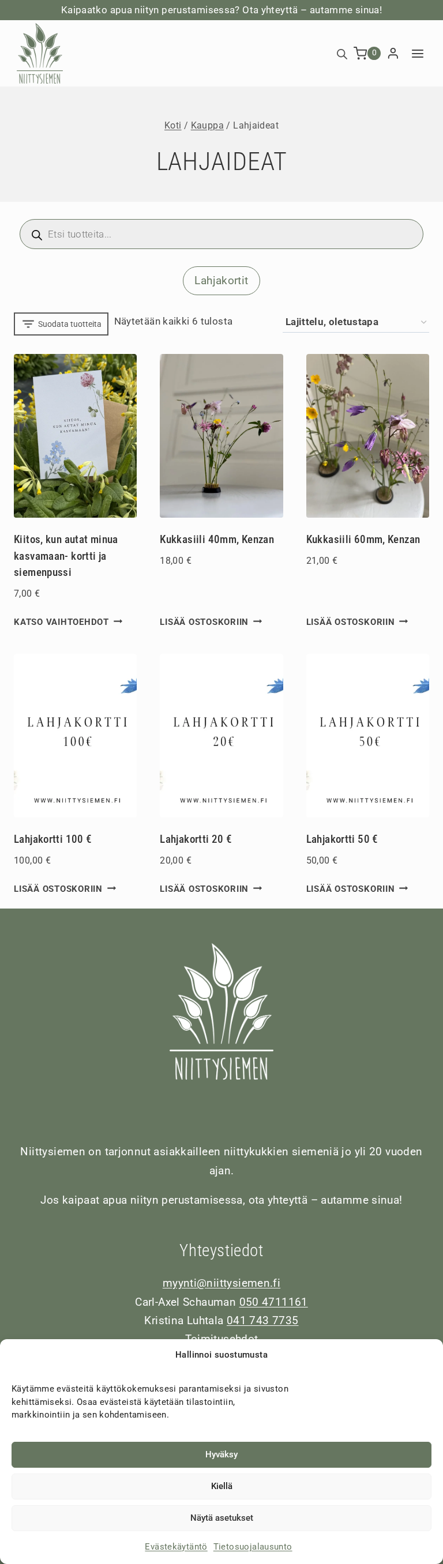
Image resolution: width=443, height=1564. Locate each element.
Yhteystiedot (221, 1250)
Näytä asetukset (221, 1518)
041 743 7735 (263, 1320)
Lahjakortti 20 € (196, 839)
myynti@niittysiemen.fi (221, 1283)
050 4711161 (273, 1302)
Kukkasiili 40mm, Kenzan (217, 539)
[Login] (393, 53)
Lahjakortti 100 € (53, 839)
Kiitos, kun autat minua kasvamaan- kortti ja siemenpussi (66, 556)
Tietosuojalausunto (252, 1547)
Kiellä (221, 1486)
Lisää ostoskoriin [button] (204, 622)
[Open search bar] (342, 53)
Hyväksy (221, 1454)
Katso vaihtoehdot (61, 622)
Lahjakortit (221, 280)
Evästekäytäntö (176, 1547)
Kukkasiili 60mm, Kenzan (363, 539)
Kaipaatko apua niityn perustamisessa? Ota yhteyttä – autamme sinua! (221, 10)
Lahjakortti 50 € (342, 839)
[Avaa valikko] (417, 53)
